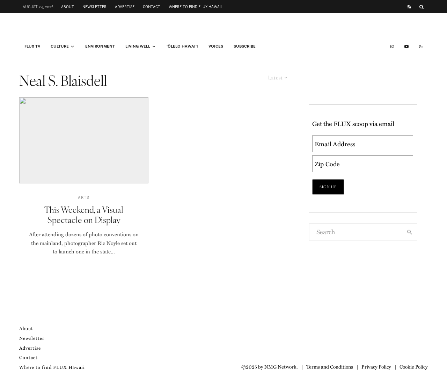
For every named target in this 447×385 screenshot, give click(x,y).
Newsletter (94, 6)
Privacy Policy (376, 366)
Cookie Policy (414, 366)
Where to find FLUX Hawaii (195, 6)
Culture (60, 46)
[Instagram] (392, 46)
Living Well (137, 46)
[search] (409, 232)
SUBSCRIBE (245, 46)
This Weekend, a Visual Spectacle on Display (83, 214)
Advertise (124, 6)
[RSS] (409, 7)
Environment (100, 46)
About (67, 6)
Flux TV (32, 46)
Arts (83, 197)
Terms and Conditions (329, 366)
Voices (215, 46)
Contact (151, 6)
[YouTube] (406, 46)
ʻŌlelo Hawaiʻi (182, 46)
